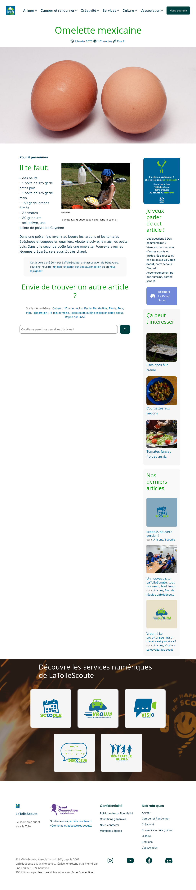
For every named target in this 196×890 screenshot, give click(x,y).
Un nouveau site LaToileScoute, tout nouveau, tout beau (160, 582)
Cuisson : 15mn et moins (67, 308)
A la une (158, 539)
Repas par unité (75, 317)
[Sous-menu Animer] (36, 10)
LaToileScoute (27, 814)
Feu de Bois (100, 308)
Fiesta (112, 308)
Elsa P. (121, 41)
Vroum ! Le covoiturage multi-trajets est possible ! (161, 637)
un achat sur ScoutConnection (82, 266)
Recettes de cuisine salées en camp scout (96, 312)
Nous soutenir (178, 10)
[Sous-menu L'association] (162, 10)
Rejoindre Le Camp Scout (164, 296)
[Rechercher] (125, 329)
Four (120, 308)
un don (57, 266)
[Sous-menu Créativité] (98, 10)
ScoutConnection (82, 872)
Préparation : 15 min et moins (51, 312)
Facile (87, 308)
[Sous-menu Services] (118, 10)
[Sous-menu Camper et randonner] (76, 10)
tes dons (43, 872)
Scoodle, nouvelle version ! (159, 533)
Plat (28, 312)
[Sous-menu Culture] (136, 10)
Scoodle (170, 539)
